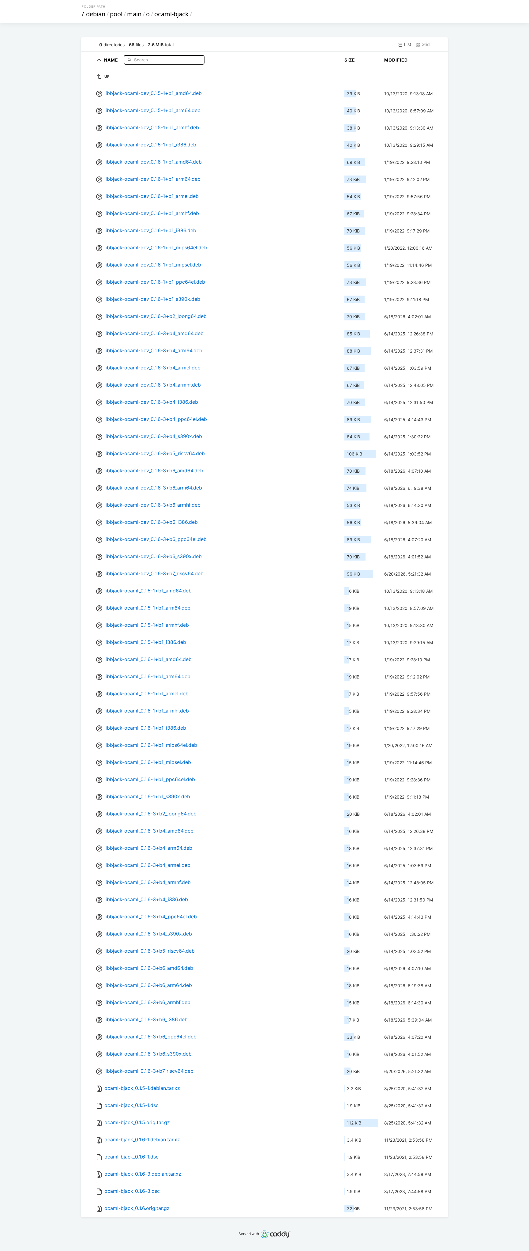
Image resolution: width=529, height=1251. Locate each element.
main (134, 14)
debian (95, 14)
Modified (396, 59)
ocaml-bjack (171, 14)
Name (111, 59)
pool (116, 14)
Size (349, 59)
